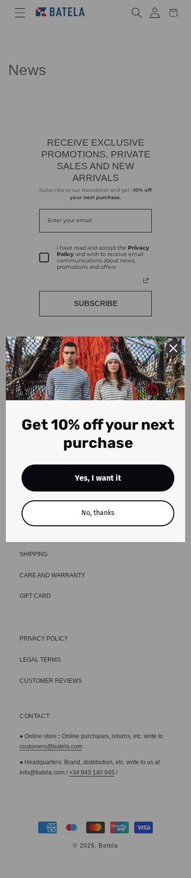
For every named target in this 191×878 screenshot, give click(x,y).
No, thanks (98, 513)
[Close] (173, 348)
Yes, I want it (98, 478)
